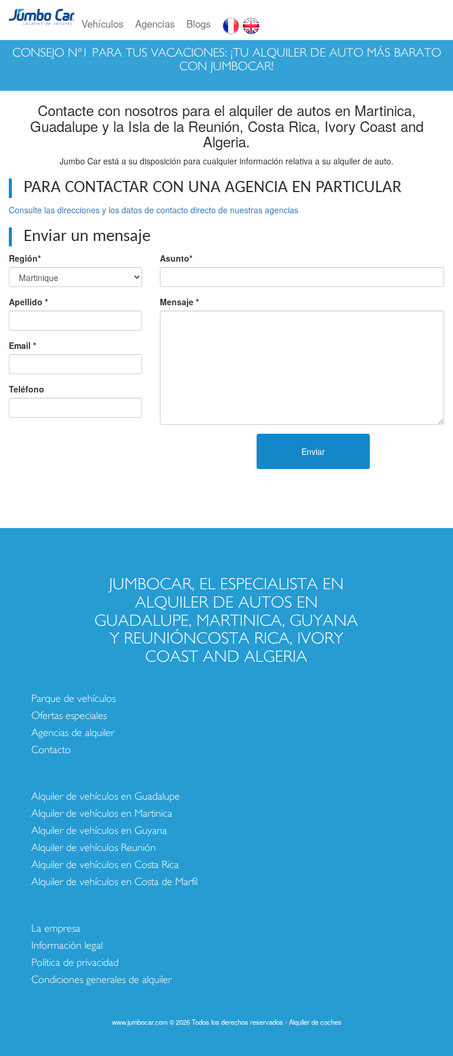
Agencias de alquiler (72, 733)
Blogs (198, 23)
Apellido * (28, 302)
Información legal (67, 945)
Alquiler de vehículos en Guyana (99, 830)
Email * (22, 345)
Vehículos (102, 23)
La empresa (55, 928)
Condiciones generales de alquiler (101, 980)
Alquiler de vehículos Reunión (93, 848)
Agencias (155, 23)
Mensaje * (179, 302)
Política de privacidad (75, 962)
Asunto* (176, 258)
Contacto (51, 750)
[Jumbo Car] (41, 23)
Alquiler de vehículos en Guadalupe (105, 796)
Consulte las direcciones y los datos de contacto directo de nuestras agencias (153, 210)
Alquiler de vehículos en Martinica (101, 813)
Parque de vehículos (73, 698)
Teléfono (26, 389)
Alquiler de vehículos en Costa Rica (105, 865)
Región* (25, 258)
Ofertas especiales (69, 716)
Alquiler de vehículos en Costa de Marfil (114, 882)
